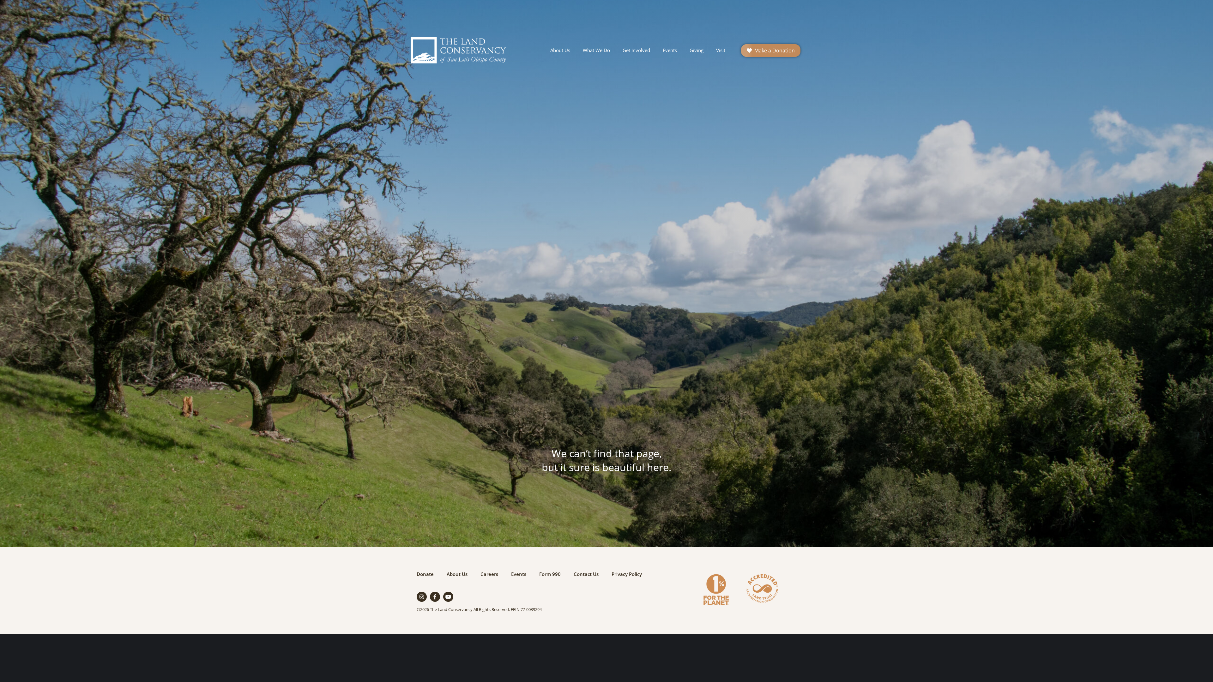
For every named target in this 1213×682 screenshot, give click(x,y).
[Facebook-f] (435, 597)
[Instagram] (422, 597)
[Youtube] (448, 597)
